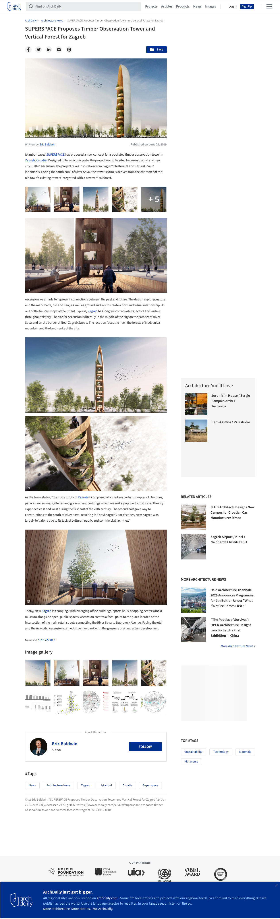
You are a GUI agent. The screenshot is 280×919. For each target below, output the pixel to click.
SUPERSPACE (55, 154)
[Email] (59, 49)
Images (210, 6)
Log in (233, 6)
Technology (221, 752)
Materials (245, 752)
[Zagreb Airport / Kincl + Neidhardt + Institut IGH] (193, 546)
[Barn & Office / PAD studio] (196, 431)
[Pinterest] (69, 49)
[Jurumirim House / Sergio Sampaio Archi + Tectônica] (196, 404)
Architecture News (58, 785)
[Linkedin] (48, 49)
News (197, 6)
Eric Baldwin (64, 743)
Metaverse (191, 761)
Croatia (41, 160)
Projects (151, 6)
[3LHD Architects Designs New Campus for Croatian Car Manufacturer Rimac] (193, 517)
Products (183, 6)
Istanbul (106, 785)
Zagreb (30, 160)
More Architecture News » (238, 646)
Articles (166, 6)
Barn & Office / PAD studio (230, 422)
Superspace (150, 785)
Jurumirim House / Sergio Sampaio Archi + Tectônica (230, 401)
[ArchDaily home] (14, 6)
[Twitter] (38, 49)
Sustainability (194, 752)
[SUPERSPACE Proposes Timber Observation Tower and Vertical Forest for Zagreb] (37, 673)
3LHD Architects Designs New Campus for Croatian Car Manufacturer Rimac (232, 512)
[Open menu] (269, 6)
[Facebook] (28, 49)
